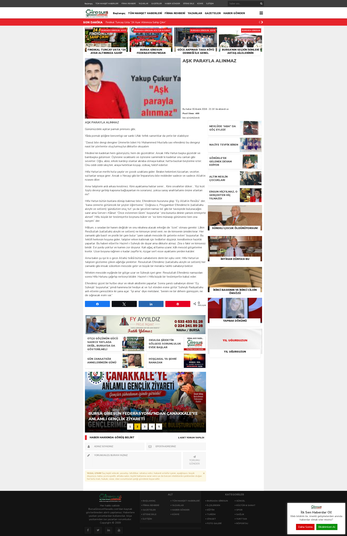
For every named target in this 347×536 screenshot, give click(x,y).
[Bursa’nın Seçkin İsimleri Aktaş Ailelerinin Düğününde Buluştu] (240, 31)
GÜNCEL (240, 500)
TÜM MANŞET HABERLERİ (107, 3)
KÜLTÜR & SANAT (245, 505)
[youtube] (119, 530)
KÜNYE (200, 3)
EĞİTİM (210, 509)
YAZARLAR (143, 3)
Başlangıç (89, 3)
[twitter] (98, 530)
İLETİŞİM (210, 3)
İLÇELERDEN (213, 505)
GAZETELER (156, 3)
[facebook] (88, 530)
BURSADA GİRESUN (217, 500)
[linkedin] (108, 530)
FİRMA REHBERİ (128, 3)
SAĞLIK (240, 514)
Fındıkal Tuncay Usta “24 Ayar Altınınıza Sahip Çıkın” (136, 19)
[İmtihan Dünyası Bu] (235, 240)
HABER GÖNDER (172, 3)
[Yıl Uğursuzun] (235, 333)
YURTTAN (241, 518)
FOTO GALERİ (214, 523)
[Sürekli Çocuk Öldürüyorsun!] (235, 209)
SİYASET (211, 518)
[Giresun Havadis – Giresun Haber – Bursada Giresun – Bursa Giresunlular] (316, 508)
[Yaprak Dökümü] (235, 302)
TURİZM (211, 514)
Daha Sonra (305, 527)
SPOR (239, 509)
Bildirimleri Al (326, 527)
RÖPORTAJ (242, 523)
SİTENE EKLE (188, 3)
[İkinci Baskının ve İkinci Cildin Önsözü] (235, 271)
